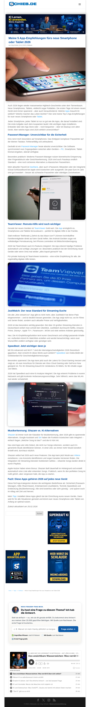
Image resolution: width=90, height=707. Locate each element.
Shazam (11, 435)
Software (29, 45)
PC (62, 149)
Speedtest (60, 353)
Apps (67, 111)
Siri (40, 437)
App (60, 228)
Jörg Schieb (14, 45)
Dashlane (34, 167)
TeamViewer (39, 228)
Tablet (39, 117)
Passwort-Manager (29, 146)
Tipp (14, 496)
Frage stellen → (68, 629)
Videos (77, 455)
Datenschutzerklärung (58, 704)
